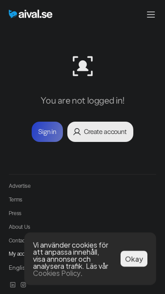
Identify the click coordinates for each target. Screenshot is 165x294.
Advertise (20, 186)
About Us (19, 227)
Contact (18, 240)
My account (22, 253)
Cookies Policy (57, 273)
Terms (15, 199)
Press (15, 213)
